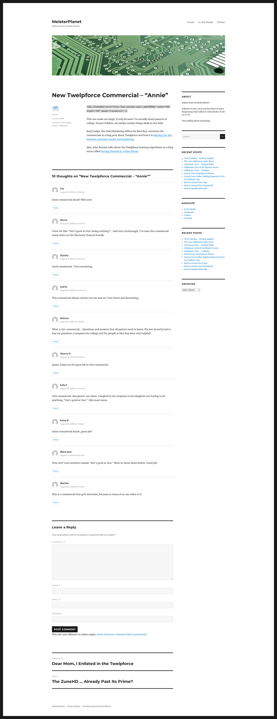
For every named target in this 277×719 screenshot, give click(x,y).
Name (56, 585)
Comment (58, 542)
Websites (63, 125)
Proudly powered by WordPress (97, 706)
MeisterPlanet (67, 21)
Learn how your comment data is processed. (122, 634)
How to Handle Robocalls (195, 188)
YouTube (188, 218)
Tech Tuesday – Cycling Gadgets (199, 158)
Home (190, 22)
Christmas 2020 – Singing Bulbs (199, 164)
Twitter (221, 22)
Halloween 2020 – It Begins (197, 170)
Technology (65, 122)
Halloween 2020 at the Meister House (201, 167)
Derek (55, 114)
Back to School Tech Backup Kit (198, 185)
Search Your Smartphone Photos (199, 173)
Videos (55, 125)
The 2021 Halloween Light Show (199, 161)
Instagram (189, 212)
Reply (55, 208)
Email (56, 599)
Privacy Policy (73, 706)
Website (57, 613)
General (55, 122)
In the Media (205, 22)
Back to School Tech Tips (195, 182)
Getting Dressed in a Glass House (119, 151)
